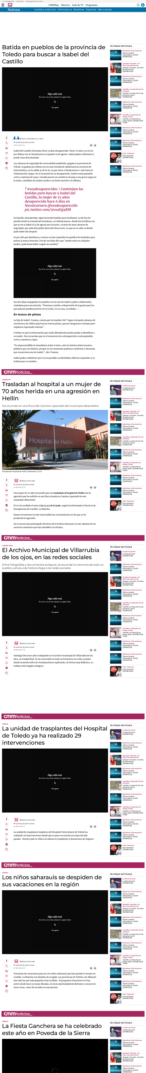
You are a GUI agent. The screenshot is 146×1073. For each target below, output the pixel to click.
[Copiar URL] (55, 102)
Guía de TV (78, 5)
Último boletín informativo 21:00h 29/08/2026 (130, 106)
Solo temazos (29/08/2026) (128, 157)
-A (95, 145)
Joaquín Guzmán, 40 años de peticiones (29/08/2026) (133, 69)
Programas (92, 5)
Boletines (78, 9)
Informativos (64, 9)
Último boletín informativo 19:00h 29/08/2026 (130, 145)
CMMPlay (54, 5)
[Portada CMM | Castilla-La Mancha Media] (10, 5)
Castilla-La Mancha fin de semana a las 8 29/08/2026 (133, 95)
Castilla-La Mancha (45, 9)
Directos (66, 5)
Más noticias (105, 9)
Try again (55, 107)
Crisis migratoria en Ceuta (34, 1)
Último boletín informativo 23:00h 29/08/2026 (130, 55)
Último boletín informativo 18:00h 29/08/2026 (130, 170)
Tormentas (19, 1)
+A (91, 145)
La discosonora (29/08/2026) (129, 389)
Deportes (91, 9)
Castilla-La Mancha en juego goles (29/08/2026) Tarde (133, 121)
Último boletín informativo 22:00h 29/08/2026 (130, 80)
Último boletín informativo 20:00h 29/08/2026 (130, 132)
